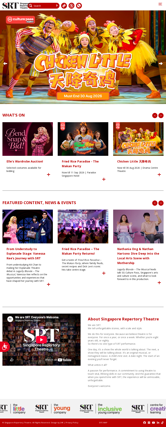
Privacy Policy (72, 422)
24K (61, 422)
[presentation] (154, 115)
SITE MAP (103, 422)
